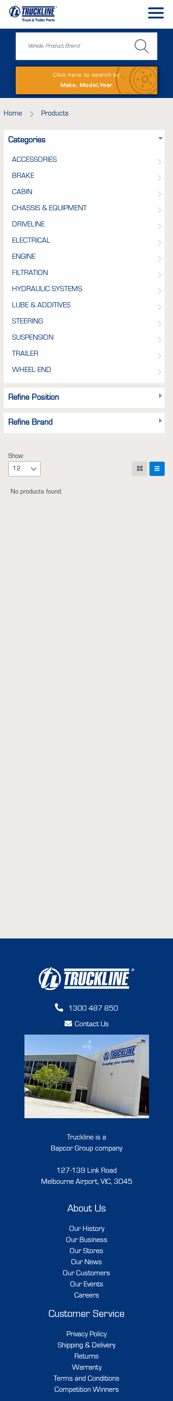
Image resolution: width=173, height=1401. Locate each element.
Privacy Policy (86, 1334)
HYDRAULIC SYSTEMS (47, 289)
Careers (86, 1295)
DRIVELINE (28, 224)
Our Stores (86, 1251)
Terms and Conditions (86, 1379)
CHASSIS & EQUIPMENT (49, 208)
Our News (86, 1262)
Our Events (86, 1284)
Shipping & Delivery (86, 1345)
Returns (86, 1356)
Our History (86, 1229)
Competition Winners (86, 1390)
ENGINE (24, 257)
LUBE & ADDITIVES (41, 305)
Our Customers (86, 1273)
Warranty (86, 1367)
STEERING (27, 321)
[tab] (160, 140)
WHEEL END (31, 370)
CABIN (22, 192)
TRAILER (25, 354)
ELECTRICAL (31, 240)
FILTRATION (30, 273)
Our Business (86, 1240)
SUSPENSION (33, 337)
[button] (33, 468)
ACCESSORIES (34, 160)
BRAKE (23, 176)
